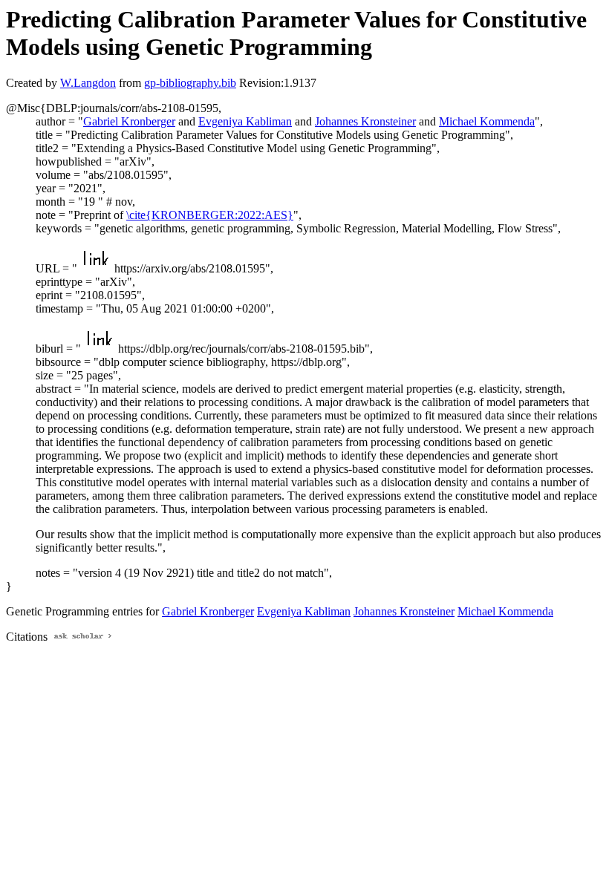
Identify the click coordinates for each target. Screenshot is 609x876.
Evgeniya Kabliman (245, 121)
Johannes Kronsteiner (365, 121)
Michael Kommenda (487, 121)
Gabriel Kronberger (129, 121)
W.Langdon (88, 82)
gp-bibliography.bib (190, 82)
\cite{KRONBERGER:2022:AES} (209, 215)
